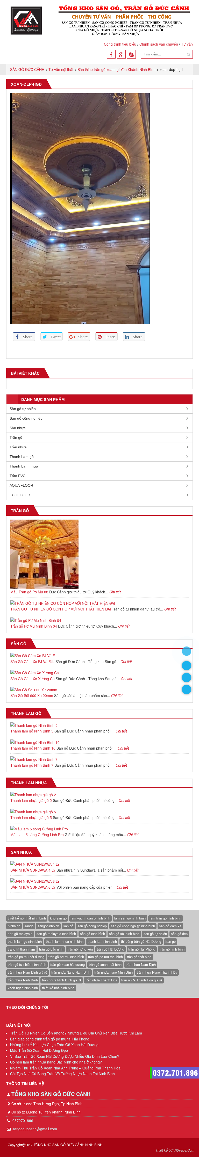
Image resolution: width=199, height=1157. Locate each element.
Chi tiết (115, 591)
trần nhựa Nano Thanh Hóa (157, 972)
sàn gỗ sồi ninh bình (124, 933)
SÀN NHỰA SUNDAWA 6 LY (32, 887)
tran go (170, 941)
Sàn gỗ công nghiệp (26, 418)
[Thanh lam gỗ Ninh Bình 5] (99, 725)
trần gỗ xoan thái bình (105, 964)
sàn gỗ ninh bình (92, 933)
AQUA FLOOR (21, 485)
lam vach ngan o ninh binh (90, 918)
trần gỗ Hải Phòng (141, 949)
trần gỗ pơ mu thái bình (105, 956)
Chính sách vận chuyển (158, 44)
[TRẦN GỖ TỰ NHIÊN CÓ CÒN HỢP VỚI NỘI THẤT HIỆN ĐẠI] (99, 603)
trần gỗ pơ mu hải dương (26, 956)
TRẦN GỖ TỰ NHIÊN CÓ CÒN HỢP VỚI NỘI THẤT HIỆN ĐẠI (60, 609)
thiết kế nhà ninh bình (58, 987)
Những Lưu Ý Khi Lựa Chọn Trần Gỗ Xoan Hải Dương (54, 1044)
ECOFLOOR (20, 495)
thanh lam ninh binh (102, 941)
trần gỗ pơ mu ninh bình (66, 956)
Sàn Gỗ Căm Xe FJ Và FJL (32, 661)
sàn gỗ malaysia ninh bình (56, 933)
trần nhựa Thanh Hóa (101, 980)
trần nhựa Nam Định (141, 964)
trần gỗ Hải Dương (110, 949)
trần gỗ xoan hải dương (67, 964)
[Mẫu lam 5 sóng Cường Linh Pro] (99, 829)
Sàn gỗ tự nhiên (23, 409)
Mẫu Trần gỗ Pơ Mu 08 (29, 591)
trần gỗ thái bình (139, 956)
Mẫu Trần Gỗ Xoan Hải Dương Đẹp (39, 1050)
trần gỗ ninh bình (171, 949)
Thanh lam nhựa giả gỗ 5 (31, 817)
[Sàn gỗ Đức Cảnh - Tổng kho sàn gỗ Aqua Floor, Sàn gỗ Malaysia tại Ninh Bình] (99, 20)
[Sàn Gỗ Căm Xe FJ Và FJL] (99, 655)
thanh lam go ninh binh (25, 941)
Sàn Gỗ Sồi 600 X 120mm (31, 695)
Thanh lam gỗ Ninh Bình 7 (31, 765)
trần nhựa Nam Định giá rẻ (27, 972)
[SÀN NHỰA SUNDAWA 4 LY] (99, 864)
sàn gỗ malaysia (20, 933)
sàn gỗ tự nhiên (155, 933)
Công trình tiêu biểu (120, 44)
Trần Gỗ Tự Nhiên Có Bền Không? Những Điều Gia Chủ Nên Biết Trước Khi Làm (76, 1033)
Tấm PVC (17, 476)
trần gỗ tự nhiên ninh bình (27, 964)
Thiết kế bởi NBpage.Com (174, 1150)
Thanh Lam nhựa (24, 466)
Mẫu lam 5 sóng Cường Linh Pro (37, 834)
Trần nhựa (18, 447)
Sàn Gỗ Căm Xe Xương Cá (32, 678)
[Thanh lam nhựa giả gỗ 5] (99, 812)
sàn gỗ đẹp (179, 933)
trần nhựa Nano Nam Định (70, 972)
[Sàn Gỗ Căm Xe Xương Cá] (99, 672)
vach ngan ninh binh (23, 987)
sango (28, 925)
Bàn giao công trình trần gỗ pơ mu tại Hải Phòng (49, 1038)
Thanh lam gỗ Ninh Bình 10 (32, 748)
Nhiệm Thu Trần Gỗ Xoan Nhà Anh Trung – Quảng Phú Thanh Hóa (65, 1067)
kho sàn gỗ (58, 918)
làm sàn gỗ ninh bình (130, 918)
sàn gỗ (68, 925)
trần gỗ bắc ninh (51, 949)
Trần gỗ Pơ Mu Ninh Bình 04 (33, 626)
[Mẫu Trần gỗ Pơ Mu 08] (99, 554)
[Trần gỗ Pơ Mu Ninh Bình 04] (99, 620)
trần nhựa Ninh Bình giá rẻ (61, 980)
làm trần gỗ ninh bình (165, 918)
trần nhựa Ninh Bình (23, 980)
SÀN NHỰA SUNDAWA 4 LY (32, 870)
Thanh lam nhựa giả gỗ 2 (31, 800)
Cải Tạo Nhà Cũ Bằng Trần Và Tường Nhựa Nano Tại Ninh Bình (62, 1073)
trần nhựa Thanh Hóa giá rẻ (141, 980)
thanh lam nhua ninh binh (64, 941)
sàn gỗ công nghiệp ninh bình (133, 925)
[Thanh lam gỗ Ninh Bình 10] (99, 742)
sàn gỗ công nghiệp (92, 925)
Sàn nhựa (18, 428)
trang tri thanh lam (21, 949)
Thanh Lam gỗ (22, 457)
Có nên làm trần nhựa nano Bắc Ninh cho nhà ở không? (56, 1062)
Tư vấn (187, 44)
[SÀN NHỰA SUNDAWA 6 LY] (99, 881)
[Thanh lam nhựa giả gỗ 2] (99, 794)
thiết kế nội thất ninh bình (27, 918)
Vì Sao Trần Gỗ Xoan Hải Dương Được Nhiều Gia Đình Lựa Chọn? (64, 1056)
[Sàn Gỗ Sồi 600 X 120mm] (99, 690)
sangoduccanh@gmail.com (34, 1128)
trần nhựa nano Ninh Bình (113, 972)
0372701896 (22, 1120)
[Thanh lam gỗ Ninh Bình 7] (99, 759)
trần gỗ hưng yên (80, 949)
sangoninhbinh (48, 925)
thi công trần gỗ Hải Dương (141, 941)
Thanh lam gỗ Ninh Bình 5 (31, 731)
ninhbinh (14, 925)
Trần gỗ (16, 437)
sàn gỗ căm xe (170, 925)
